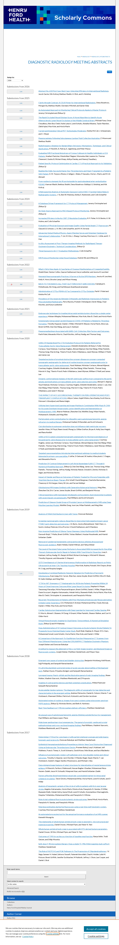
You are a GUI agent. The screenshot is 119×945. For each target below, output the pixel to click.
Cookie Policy (27, 936)
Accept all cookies (96, 929)
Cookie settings (52, 934)
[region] (59, 932)
